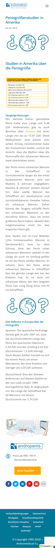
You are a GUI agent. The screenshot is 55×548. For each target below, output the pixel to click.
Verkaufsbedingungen (17, 513)
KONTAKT (26, 530)
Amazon (27, 526)
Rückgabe (13, 517)
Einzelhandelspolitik (32, 517)
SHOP (38, 526)
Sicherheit (38, 522)
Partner (15, 526)
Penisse (30, 131)
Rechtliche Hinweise (18, 522)
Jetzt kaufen (25, 471)
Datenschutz (39, 513)
